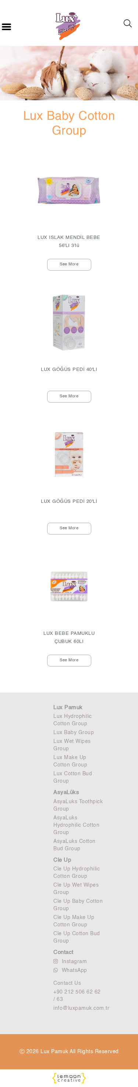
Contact (63, 952)
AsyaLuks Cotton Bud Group (74, 845)
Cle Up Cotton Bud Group (76, 937)
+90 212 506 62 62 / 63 (77, 996)
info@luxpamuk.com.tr (78, 1008)
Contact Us (67, 983)
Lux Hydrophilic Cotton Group (72, 720)
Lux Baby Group (73, 732)
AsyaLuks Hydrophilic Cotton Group (76, 825)
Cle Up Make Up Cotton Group (73, 921)
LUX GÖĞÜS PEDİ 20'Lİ (69, 501)
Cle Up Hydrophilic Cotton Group (76, 872)
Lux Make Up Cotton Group (70, 761)
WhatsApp (74, 970)
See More (69, 264)
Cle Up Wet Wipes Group (76, 889)
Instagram (74, 961)
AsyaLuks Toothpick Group (78, 805)
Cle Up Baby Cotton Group (78, 905)
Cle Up (62, 860)
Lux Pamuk (68, 707)
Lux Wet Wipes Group (72, 745)
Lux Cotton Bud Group (72, 777)
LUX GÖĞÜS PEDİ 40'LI (69, 369)
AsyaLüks (66, 792)
